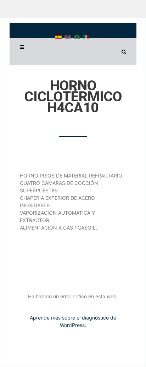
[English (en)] (67, 36)
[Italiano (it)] (86, 36)
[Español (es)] (58, 36)
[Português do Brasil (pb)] (77, 36)
